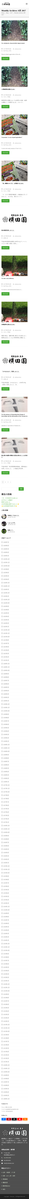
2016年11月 (6, 829)
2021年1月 (6, 660)
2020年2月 (6, 697)
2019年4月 (6, 731)
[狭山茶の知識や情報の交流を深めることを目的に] (14, 445)
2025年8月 (6, 569)
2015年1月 (6, 903)
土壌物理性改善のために (8, 89)
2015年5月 (6, 889)
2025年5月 (6, 576)
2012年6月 (6, 1004)
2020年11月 (6, 667)
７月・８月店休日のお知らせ (9, 498)
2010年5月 (6, 1088)
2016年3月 (6, 856)
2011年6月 (6, 1045)
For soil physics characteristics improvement (13, 43)
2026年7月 (6, 542)
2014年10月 (6, 910)
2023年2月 (6, 596)
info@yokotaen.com (9, 1163)
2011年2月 (6, 1058)
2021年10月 (6, 636)
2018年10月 (6, 751)
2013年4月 (6, 970)
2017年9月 (6, 795)
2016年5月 (6, 849)
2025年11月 (6, 562)
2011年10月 (6, 1031)
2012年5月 (6, 1007)
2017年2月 (6, 818)
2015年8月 (6, 879)
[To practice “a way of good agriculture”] (14, 124)
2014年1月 (6, 940)
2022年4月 (6, 616)
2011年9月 (6, 1034)
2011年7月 (6, 1041)
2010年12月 (6, 1065)
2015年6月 (6, 886)
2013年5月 (6, 967)
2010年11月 (6, 1068)
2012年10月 (6, 991)
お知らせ (5, 238)
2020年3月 (6, 694)
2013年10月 (6, 950)
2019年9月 (6, 714)
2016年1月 (6, 862)
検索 (21, 489)
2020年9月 (6, 673)
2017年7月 (6, 802)
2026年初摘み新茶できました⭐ (10, 504)
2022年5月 (6, 613)
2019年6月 (6, 724)
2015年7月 (6, 883)
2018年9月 (6, 754)
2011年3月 (6, 1055)
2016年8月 (6, 839)
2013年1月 (6, 980)
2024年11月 (6, 586)
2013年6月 (6, 964)
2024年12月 (6, 582)
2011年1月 (6, 1061)
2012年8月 (6, 997)
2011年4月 (6, 1051)
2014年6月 (6, 923)
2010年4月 (6, 1092)
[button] (27, 3)
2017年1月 (6, 822)
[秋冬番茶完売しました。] (14, 218)
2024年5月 (6, 589)
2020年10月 (6, 670)
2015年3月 (6, 896)
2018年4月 (6, 771)
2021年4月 (6, 650)
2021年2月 (6, 657)
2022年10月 (6, 603)
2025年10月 (6, 565)
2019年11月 (6, 707)
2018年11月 (6, 748)
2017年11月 (6, 788)
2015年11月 (6, 869)
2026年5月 (6, 549)
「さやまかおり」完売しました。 (10, 371)
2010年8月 (6, 1078)
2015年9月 (6, 876)
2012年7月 (6, 1001)
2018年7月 (6, 761)
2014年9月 (6, 913)
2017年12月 (6, 785)
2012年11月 (6, 987)
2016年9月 (6, 835)
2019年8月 (6, 717)
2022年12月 (6, 599)
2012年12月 (6, 984)
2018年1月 (6, 781)
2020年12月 (6, 663)
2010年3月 (6, 1095)
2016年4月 (6, 852)
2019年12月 (6, 704)
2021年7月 (6, 643)
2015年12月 (6, 866)
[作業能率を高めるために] (14, 311)
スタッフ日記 (6, 96)
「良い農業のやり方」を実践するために (12, 183)
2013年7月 (6, 960)
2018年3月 (6, 775)
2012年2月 (6, 1018)
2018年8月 (6, 758)
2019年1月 (6, 741)
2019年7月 (6, 721)
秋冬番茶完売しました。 (8, 230)
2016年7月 (6, 842)
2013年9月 (6, 953)
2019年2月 (6, 738)
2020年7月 (6, 680)
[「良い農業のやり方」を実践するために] (14, 170)
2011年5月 (6, 1048)
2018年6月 (6, 765)
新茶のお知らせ (5, 502)
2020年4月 (6, 690)
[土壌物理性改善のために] (14, 76)
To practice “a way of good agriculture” (11, 137)
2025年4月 (6, 579)
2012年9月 (6, 994)
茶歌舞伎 (5, 1179)
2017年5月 (6, 808)
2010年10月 (6, 1071)
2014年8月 (6, 916)
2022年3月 (6, 619)
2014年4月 (6, 930)
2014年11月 (6, 906)
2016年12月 (6, 825)
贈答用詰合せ (6, 1186)
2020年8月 (6, 677)
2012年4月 (6, 1011)
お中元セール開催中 (7, 500)
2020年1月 (6, 700)
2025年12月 (6, 559)
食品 (4, 1189)
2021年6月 (6, 646)
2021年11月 (6, 633)
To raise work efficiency (7, 278)
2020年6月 (6, 684)
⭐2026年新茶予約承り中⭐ (9, 506)
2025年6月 (6, 572)
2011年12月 (6, 1024)
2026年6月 (6, 545)
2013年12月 (6, 943)
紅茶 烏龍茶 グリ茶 (9, 1172)
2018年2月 (6, 778)
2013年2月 (6, 977)
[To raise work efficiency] (14, 265)
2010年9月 (6, 1075)
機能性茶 (5, 1182)
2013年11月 (6, 947)
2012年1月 (6, 1021)
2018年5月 (6, 768)
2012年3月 (6, 1014)
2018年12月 (6, 744)
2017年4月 (6, 812)
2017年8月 (6, 798)
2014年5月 (6, 926)
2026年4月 (6, 552)
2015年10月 (6, 872)
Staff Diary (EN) (7, 50)
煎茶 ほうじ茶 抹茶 (9, 1175)
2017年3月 (6, 815)
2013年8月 (6, 957)
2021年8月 (6, 640)
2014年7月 (6, 920)
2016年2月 (6, 859)
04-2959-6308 (7, 1157)
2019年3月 (6, 734)
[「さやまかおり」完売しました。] (14, 359)
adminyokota (18, 49)
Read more (5, 58)
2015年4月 (6, 893)
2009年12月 (6, 1098)
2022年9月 (6, 606)
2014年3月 (6, 933)
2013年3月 (6, 974)
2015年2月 (6, 899)
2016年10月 (6, 832)
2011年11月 (6, 1028)
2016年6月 (6, 845)
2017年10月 (6, 792)
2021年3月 (6, 653)
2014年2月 (6, 937)
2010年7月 (6, 1082)
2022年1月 (6, 626)
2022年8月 (6, 609)
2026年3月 (6, 555)
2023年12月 (6, 592)
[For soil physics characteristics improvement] (14, 30)
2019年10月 (6, 711)
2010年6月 (6, 1085)
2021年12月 (6, 630)
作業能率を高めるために (8, 324)
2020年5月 (6, 687)
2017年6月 (6, 805)
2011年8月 (6, 1038)
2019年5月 (6, 727)
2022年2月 (6, 623)
